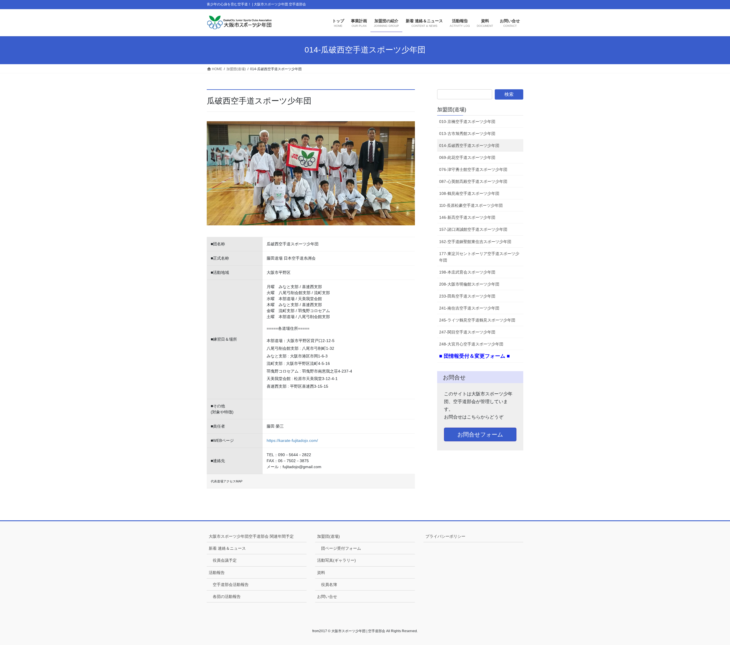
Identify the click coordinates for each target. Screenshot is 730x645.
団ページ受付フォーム (341, 548)
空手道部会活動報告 (231, 584)
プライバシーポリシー (445, 536)
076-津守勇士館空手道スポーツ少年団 (473, 169)
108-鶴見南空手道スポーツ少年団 (469, 193)
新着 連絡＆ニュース (227, 548)
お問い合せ (327, 596)
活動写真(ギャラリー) (336, 560)
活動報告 (217, 572)
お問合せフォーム (480, 434)
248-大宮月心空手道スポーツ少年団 (471, 344)
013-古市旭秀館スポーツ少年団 (467, 133)
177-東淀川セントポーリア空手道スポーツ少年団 (479, 256)
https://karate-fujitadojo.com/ (292, 440)
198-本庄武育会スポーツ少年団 (467, 272)
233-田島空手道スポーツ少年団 (467, 296)
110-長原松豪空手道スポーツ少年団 (471, 205)
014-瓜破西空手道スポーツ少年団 (469, 145)
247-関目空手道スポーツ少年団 (467, 332)
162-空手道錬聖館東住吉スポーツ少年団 (475, 241)
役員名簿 (329, 584)
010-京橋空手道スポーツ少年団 (467, 121)
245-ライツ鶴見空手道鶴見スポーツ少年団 (477, 320)
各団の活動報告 (227, 596)
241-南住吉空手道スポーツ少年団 (469, 308)
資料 (321, 572)
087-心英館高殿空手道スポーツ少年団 (473, 181)
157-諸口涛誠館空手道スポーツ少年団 (473, 229)
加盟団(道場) (451, 109)
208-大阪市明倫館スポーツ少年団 (469, 284)
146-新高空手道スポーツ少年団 (467, 217)
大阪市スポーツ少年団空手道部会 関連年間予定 (251, 536)
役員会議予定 (225, 560)
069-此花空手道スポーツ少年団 (467, 157)
